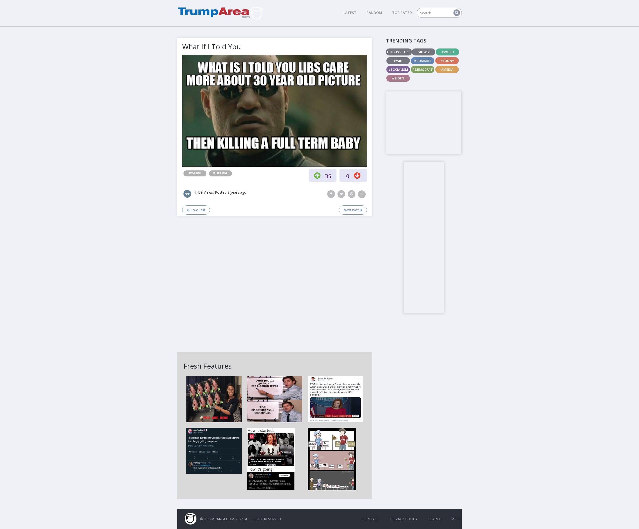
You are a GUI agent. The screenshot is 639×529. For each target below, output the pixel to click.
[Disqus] (274, 283)
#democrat (422, 69)
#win (398, 60)
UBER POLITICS (399, 52)
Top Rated (402, 12)
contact (370, 519)
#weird (195, 173)
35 (328, 176)
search (435, 519)
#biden (398, 78)
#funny (447, 60)
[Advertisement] (423, 122)
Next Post (351, 210)
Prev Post (197, 210)
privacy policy (403, 519)
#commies (423, 60)
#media (447, 69)
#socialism (398, 69)
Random (374, 12)
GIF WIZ (424, 52)
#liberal (220, 173)
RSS (457, 519)
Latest (349, 12)
